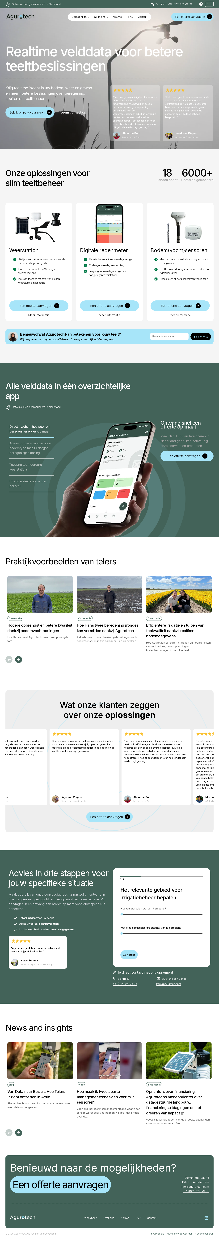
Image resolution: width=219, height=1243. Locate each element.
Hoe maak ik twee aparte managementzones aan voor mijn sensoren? (106, 1097)
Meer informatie (38, 315)
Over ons (100, 16)
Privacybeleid (157, 1233)
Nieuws (117, 16)
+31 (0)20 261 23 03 (180, 4)
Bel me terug (201, 336)
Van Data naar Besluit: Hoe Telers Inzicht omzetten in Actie (36, 1094)
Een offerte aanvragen (60, 1184)
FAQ (130, 16)
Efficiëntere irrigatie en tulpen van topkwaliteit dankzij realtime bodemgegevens (175, 630)
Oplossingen (79, 16)
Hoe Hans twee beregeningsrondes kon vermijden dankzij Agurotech (108, 628)
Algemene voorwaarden (180, 1233)
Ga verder (129, 954)
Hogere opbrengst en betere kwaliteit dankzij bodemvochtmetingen (39, 628)
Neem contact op (73, 112)
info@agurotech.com (168, 983)
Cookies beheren (204, 1233)
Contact (142, 16)
